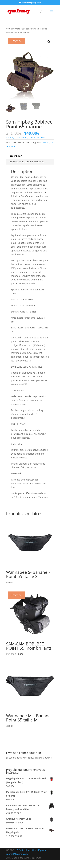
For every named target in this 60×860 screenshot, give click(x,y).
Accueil (9, 28)
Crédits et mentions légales (31, 850)
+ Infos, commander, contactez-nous (25, 137)
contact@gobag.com (17, 853)
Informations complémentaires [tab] (26, 161)
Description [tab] (15, 155)
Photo (17, 28)
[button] (49, 42)
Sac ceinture (28, 28)
